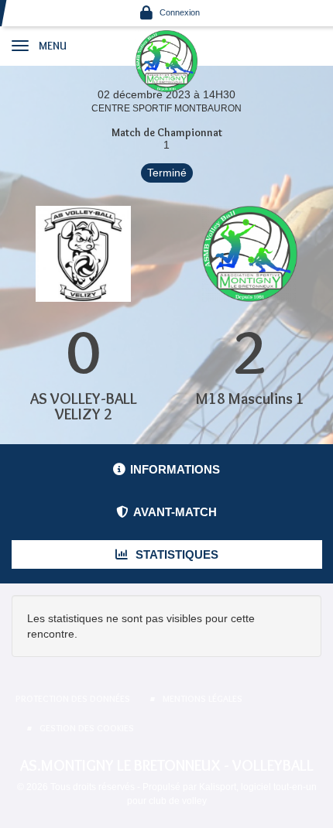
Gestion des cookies (86, 728)
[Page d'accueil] (166, 60)
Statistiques (175, 554)
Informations (175, 469)
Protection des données (72, 698)
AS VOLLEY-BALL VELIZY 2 (83, 406)
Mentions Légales (202, 698)
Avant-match (175, 511)
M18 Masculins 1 (250, 398)
